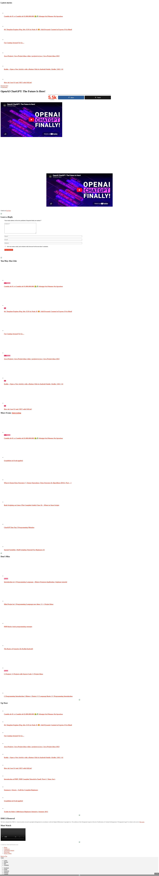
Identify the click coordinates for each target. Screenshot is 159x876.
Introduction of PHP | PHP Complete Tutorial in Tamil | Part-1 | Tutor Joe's (29, 779)
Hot (5, 283)
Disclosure (7, 852)
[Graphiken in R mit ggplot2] (81, 449)
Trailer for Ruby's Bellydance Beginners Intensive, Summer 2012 (26, 812)
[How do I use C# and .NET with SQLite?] (81, 76)
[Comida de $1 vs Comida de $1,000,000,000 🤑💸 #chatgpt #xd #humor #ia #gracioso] (81, 10)
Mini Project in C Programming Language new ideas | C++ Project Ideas (28, 604)
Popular (8, 283)
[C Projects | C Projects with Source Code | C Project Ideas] (81, 660)
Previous (3, 85)
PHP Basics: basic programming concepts (18, 626)
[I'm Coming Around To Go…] (81, 36)
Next (7, 85)
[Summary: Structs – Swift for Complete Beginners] (81, 785)
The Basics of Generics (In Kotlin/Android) (18, 649)
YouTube (8, 210)
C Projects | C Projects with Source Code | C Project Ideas (23, 674)
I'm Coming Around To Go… (14, 43)
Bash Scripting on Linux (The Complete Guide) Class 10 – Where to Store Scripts (31, 505)
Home (5, 847)
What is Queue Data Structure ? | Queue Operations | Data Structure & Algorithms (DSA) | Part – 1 (37, 483)
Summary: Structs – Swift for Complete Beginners (21, 790)
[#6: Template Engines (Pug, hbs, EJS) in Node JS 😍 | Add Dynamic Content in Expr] (81, 23)
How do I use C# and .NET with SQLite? (18, 82)
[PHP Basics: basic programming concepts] (81, 615)
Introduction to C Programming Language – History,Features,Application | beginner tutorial (35, 582)
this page (142, 822)
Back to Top (4, 856)
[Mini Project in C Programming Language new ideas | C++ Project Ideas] (81, 593)
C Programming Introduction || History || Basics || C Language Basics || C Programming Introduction (38, 696)
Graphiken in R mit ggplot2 (13, 460)
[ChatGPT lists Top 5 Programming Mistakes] (81, 516)
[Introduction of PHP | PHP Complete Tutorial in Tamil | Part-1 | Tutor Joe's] (81, 774)
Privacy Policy (8, 853)
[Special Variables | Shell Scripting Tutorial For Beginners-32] (81, 538)
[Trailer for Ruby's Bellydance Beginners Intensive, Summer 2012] (81, 806)
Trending (6, 865)
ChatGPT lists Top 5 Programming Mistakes (19, 527)
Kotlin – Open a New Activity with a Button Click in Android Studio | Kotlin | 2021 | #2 (33, 69)
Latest (5, 860)
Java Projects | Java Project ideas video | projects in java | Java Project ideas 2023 (31, 56)
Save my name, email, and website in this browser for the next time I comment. (27, 246)
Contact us (7, 849)
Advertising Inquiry (9, 850)
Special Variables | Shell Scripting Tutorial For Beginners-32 (24, 550)
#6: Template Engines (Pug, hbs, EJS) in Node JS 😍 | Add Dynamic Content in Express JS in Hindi (38, 29)
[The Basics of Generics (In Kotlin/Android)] (81, 637)
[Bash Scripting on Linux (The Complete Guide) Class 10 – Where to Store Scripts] (81, 494)
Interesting (16, 413)
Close (2, 857)
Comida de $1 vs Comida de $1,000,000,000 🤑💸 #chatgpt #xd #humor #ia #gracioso (33, 16)
